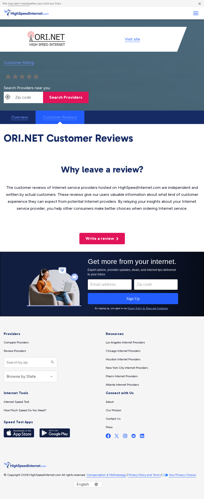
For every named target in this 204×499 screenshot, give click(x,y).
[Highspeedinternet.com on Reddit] (133, 437)
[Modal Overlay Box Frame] (102, 284)
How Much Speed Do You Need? (25, 410)
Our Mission (113, 410)
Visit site (132, 39)
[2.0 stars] (15, 77)
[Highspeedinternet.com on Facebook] (108, 437)
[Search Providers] (52, 362)
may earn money (19, 3)
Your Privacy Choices (182, 475)
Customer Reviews (60, 117)
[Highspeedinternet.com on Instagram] (125, 437)
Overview (19, 117)
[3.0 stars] (22, 77)
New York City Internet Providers (127, 368)
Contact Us (113, 418)
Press (109, 427)
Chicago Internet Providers (123, 351)
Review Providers (15, 351)
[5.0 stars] (36, 77)
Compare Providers (16, 342)
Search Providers (65, 97)
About (110, 402)
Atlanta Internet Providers (122, 384)
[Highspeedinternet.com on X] (116, 437)
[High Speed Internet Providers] (26, 13)
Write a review (100, 238)
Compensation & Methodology (106, 475)
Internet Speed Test (16, 402)
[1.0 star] (8, 77)
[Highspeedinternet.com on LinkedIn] (142, 437)
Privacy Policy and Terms (144, 475)
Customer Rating (19, 62)
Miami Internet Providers (122, 376)
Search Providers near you (27, 87)
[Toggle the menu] (195, 13)
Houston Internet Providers (123, 359)
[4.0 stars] (29, 77)
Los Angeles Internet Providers (125, 342)
